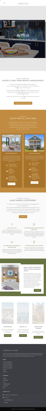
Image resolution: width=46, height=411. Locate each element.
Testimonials (5, 380)
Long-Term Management (7, 364)
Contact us (6, 402)
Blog (4, 387)
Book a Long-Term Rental (7, 367)
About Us (4, 369)
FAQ (4, 382)
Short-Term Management (7, 362)
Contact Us (5, 371)
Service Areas (5, 385)
